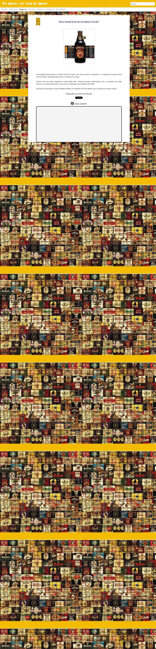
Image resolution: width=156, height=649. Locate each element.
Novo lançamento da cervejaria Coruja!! (79, 21)
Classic (4, 9)
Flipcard (13, 9)
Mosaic (32, 9)
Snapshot (50, 9)
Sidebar (40, 9)
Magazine (23, 9)
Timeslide (60, 9)
